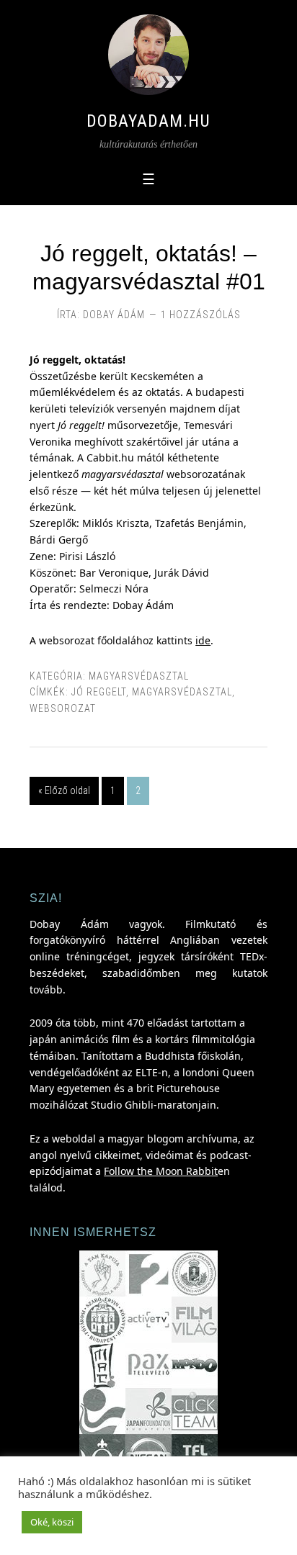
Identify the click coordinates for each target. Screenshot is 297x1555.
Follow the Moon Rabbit (161, 1171)
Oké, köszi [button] (52, 1521)
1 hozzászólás (201, 314)
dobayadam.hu (148, 121)
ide (202, 640)
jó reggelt (98, 692)
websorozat (63, 708)
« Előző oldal (64, 790)
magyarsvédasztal (139, 676)
